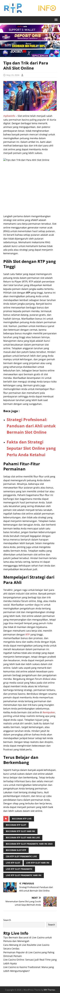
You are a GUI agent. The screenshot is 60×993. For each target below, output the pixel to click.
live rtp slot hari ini (37, 862)
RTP (28, 634)
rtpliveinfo (9, 115)
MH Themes (49, 989)
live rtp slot (13, 862)
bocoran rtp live (22, 818)
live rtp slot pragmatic (19, 869)
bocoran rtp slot (16, 825)
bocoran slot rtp (16, 850)
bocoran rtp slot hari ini (20, 831)
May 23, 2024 (12, 75)
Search (7, 920)
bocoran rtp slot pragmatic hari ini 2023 (29, 843)
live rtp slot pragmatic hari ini (23, 875)
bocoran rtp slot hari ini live (23, 837)
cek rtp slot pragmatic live (21, 856)
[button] (55, 19)
